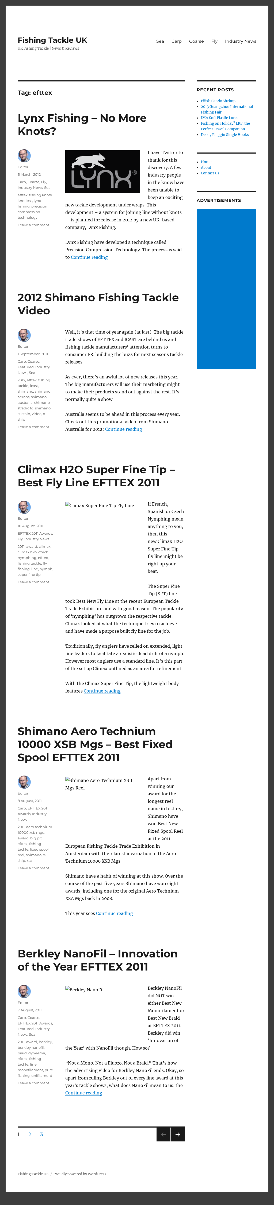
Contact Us (210, 173)
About (206, 167)
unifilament (41, 1075)
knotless (25, 200)
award (31, 546)
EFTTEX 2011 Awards (35, 533)
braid (22, 1053)
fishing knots (40, 195)
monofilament (30, 1070)
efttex (23, 195)
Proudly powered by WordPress (80, 1174)
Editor (23, 167)
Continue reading (89, 257)
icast (34, 386)
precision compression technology (32, 212)
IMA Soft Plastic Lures (219, 118)
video (36, 414)
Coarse (196, 41)
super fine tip (29, 574)
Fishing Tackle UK (52, 40)
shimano (25, 391)
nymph (46, 569)
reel (21, 855)
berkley (45, 1042)
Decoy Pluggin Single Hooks (225, 134)
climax (45, 546)
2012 (21, 380)
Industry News (240, 41)
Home (206, 162)
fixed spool (39, 849)
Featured (26, 367)
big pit (36, 838)
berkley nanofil (31, 1047)
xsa (29, 860)
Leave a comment (33, 225)
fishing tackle (29, 563)
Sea (160, 41)
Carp (177, 41)
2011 (21, 546)
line (34, 569)
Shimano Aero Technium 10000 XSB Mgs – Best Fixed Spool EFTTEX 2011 (95, 744)
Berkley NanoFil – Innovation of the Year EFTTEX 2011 (98, 960)
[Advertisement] (227, 289)
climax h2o (27, 552)
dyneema (36, 1053)
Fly (214, 41)
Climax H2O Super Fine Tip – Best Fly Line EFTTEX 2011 (96, 476)
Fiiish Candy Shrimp (218, 101)
